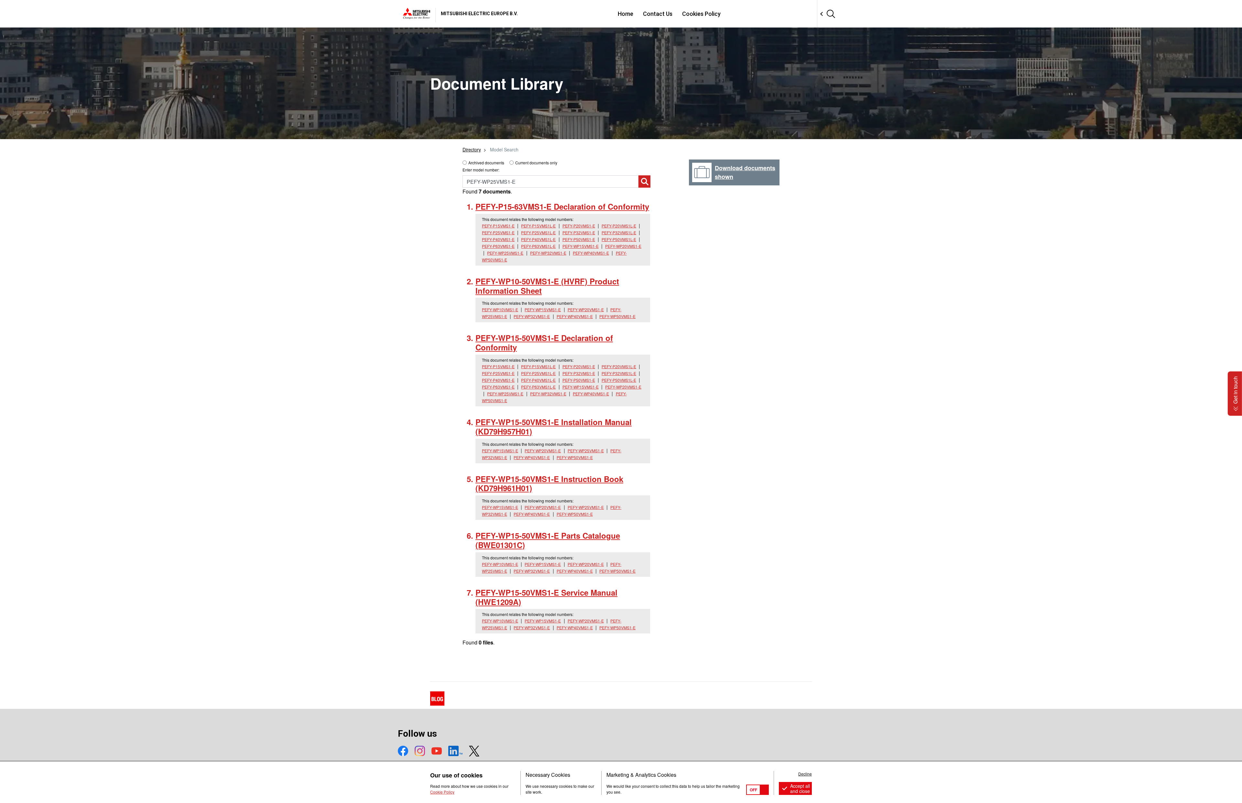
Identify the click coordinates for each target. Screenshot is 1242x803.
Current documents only (536, 162)
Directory (472, 149)
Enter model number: (481, 169)
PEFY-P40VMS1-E (498, 239)
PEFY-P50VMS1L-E (619, 239)
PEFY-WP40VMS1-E (591, 253)
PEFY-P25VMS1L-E (538, 232)
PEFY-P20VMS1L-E (619, 225)
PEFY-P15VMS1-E (498, 225)
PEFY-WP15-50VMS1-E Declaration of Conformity (544, 342)
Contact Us (657, 13)
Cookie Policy (442, 792)
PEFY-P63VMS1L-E (538, 246)
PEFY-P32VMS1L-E (619, 232)
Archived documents (486, 162)
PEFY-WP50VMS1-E (617, 316)
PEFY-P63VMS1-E (498, 246)
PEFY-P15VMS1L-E (538, 225)
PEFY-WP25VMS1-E (505, 253)
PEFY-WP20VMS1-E (623, 246)
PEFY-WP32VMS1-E (548, 253)
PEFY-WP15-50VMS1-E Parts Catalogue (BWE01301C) (547, 540)
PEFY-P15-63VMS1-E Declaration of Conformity (562, 206)
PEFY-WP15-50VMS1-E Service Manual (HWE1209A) (546, 597)
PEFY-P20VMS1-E (578, 225)
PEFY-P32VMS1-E (578, 232)
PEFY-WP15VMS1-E (580, 246)
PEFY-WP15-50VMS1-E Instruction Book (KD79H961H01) (549, 483)
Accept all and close (800, 788)
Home (625, 13)
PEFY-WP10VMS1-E (500, 309)
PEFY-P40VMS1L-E (538, 239)
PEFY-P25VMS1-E (498, 232)
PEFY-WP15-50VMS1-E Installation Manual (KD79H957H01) (553, 426)
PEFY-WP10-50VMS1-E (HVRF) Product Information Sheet (547, 286)
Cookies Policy (701, 13)
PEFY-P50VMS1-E (578, 239)
